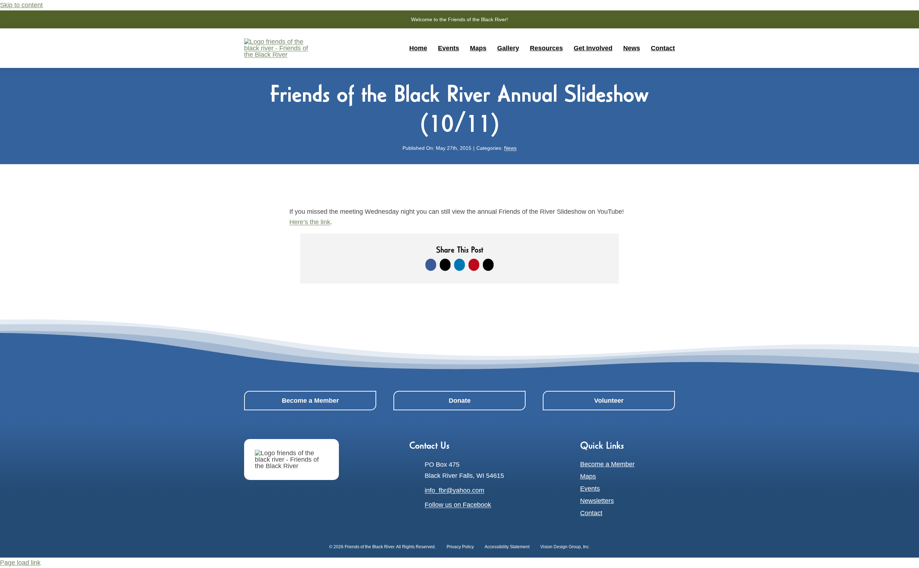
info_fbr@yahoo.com (454, 490)
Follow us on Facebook (458, 504)
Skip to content (21, 5)
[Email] (488, 265)
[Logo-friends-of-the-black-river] (280, 41)
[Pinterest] (474, 265)
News (510, 148)
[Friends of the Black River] (291, 459)
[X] (445, 265)
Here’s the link (309, 222)
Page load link (20, 562)
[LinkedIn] (459, 265)
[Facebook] (431, 265)
